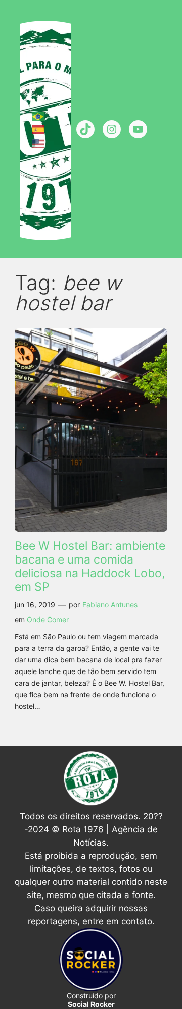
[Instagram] (112, 129)
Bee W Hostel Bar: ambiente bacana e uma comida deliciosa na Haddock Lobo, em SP (90, 566)
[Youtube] (138, 129)
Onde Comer (48, 619)
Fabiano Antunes (110, 604)
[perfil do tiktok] (85, 129)
